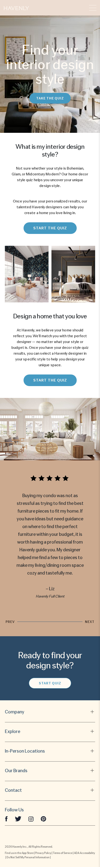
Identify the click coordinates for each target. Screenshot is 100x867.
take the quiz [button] (50, 98)
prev (10, 622)
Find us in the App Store (19, 853)
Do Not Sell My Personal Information (28, 857)
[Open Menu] (92, 7)
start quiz (50, 683)
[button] (16, 8)
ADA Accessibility (84, 853)
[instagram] (31, 819)
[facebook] (6, 819)
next (89, 622)
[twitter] (18, 819)
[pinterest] (43, 819)
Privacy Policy (43, 853)
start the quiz (50, 228)
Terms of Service (62, 853)
